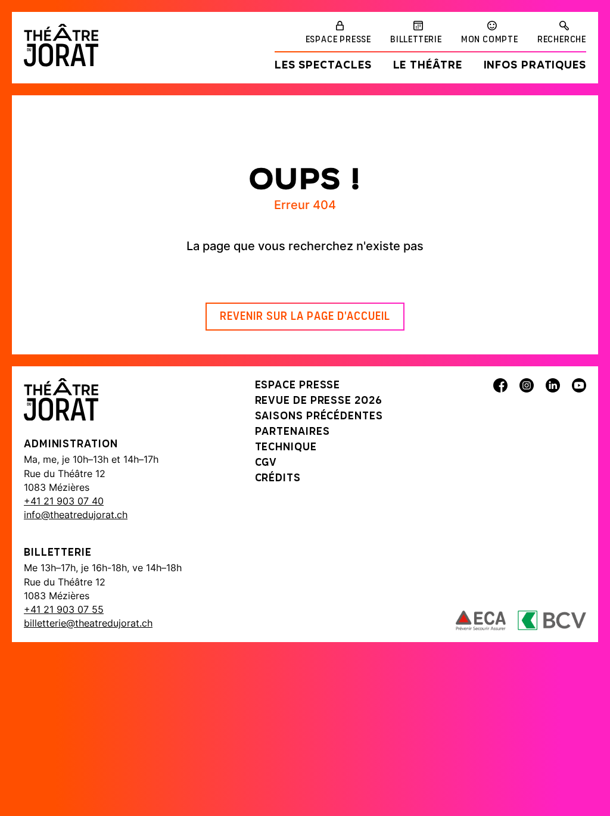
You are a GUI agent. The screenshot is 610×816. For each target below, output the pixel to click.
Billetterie (416, 40)
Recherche (561, 40)
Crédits (278, 479)
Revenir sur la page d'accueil (305, 317)
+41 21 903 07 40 (64, 501)
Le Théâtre (427, 66)
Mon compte (489, 40)
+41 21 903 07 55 (64, 609)
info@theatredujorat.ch (75, 515)
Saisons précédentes (319, 417)
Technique (286, 448)
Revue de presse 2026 (318, 401)
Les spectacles (323, 66)
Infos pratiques (535, 66)
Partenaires (292, 432)
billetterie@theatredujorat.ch (88, 623)
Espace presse (338, 40)
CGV (266, 463)
